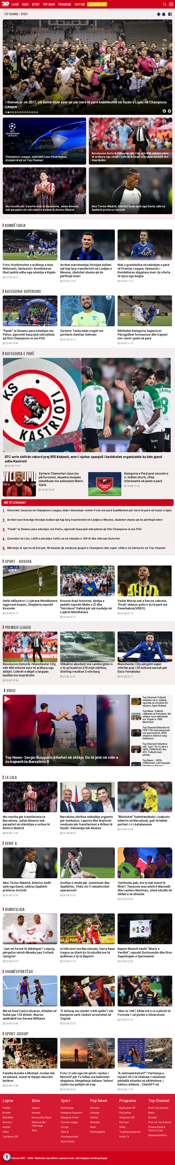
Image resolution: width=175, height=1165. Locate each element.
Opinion (36, 1108)
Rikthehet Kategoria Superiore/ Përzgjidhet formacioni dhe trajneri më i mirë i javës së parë (143, 337)
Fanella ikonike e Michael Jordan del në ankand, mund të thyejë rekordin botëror (29, 1079)
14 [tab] (37, 112)
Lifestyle (94, 1112)
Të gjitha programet (130, 1131)
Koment (36, 1112)
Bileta (151, 1112)
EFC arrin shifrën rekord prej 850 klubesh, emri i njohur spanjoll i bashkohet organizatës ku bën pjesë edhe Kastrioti (83, 461)
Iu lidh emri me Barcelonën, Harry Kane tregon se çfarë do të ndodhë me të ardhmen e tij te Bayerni (87, 955)
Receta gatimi (97, 1131)
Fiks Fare (124, 1122)
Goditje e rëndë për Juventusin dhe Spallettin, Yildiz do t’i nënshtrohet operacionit (85, 889)
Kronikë (7, 1112)
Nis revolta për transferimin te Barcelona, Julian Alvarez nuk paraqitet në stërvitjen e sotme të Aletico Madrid (26, 824)
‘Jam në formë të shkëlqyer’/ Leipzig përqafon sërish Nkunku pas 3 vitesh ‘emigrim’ (29, 955)
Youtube (79, 4)
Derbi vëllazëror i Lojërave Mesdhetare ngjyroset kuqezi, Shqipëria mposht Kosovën (30, 607)
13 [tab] (35, 112)
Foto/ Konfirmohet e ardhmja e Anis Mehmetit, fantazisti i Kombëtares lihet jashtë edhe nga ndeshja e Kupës (29, 271)
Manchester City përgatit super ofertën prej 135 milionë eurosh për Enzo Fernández (142, 670)
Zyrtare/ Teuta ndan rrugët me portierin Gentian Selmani (81, 335)
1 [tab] (6, 112)
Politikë (6, 1108)
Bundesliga (15, 909)
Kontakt (152, 1117)
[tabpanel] (87, 67)
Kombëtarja (15, 225)
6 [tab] (18, 112)
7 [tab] (20, 112)
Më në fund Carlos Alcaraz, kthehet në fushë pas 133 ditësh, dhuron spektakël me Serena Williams (30, 1017)
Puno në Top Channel (159, 1122)
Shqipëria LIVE (127, 1117)
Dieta (93, 1127)
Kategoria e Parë (20, 353)
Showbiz (94, 1108)
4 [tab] (13, 112)
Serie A (11, 843)
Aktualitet (8, 1117)
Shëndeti (95, 1122)
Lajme (15, 4)
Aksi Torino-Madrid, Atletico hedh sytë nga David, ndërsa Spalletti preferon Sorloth (27, 889)
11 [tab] (30, 112)
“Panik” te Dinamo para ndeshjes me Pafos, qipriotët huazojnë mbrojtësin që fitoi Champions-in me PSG (29, 337)
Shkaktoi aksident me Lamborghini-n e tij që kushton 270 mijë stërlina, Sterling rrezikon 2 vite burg (86, 670)
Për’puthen (125, 1112)
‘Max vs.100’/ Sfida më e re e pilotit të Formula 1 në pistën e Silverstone (144, 1015)
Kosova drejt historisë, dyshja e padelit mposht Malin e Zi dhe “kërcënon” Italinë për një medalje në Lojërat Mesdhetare (86, 608)
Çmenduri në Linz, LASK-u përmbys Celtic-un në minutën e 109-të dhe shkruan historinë (63, 538)
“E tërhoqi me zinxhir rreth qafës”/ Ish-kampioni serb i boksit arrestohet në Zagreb (87, 1017)
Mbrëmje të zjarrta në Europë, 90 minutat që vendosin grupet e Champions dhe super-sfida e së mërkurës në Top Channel (86, 548)
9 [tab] (25, 112)
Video (25, 4)
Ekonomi (7, 1122)
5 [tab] (15, 112)
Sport (36, 4)
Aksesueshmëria (157, 1135)
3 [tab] (11, 112)
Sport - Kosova (18, 561)
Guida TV (124, 1136)
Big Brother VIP (127, 1108)
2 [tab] (8, 112)
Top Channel (158, 1101)
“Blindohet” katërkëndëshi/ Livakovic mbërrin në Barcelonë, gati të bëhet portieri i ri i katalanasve (144, 823)
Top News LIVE (97, 4)
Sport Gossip (16, 1033)
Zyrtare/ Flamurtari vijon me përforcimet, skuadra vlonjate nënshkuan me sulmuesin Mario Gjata (61, 481)
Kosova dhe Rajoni (41, 1117)
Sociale (6, 1127)
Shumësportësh (19, 971)
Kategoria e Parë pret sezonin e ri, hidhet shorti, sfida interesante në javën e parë (146, 479)
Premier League (18, 627)
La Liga (11, 777)
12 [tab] (32, 112)
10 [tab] (27, 112)
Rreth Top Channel (158, 1108)
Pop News (49, 4)
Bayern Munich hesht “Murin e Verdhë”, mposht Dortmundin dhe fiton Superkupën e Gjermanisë (145, 955)
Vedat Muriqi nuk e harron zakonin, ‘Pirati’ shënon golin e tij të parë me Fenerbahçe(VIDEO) (142, 607)
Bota (36, 1101)
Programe (64, 4)
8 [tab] (23, 112)
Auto (34, 1130)
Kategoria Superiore (23, 291)
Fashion (94, 1117)
